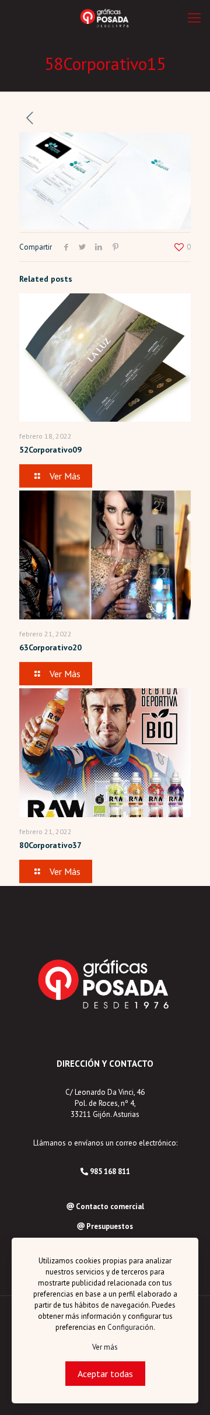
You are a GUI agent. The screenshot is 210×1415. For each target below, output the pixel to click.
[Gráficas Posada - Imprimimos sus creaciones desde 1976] (105, 17)
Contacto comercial (110, 1206)
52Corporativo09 (50, 449)
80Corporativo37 (50, 845)
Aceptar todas (105, 1373)
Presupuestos (109, 1226)
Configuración (130, 1327)
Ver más (105, 1347)
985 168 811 (110, 1171)
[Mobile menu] (194, 17)
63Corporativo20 (50, 647)
